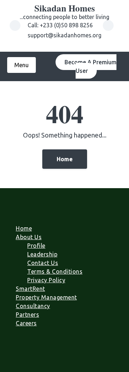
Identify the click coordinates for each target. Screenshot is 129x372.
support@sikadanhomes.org (64, 35)
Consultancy (33, 306)
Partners (27, 314)
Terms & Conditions (54, 271)
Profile (36, 245)
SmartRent (30, 288)
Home (65, 159)
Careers (26, 323)
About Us (29, 237)
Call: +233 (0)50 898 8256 (61, 25)
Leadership (42, 254)
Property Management (46, 297)
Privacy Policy (46, 280)
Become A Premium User (90, 66)
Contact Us (42, 263)
